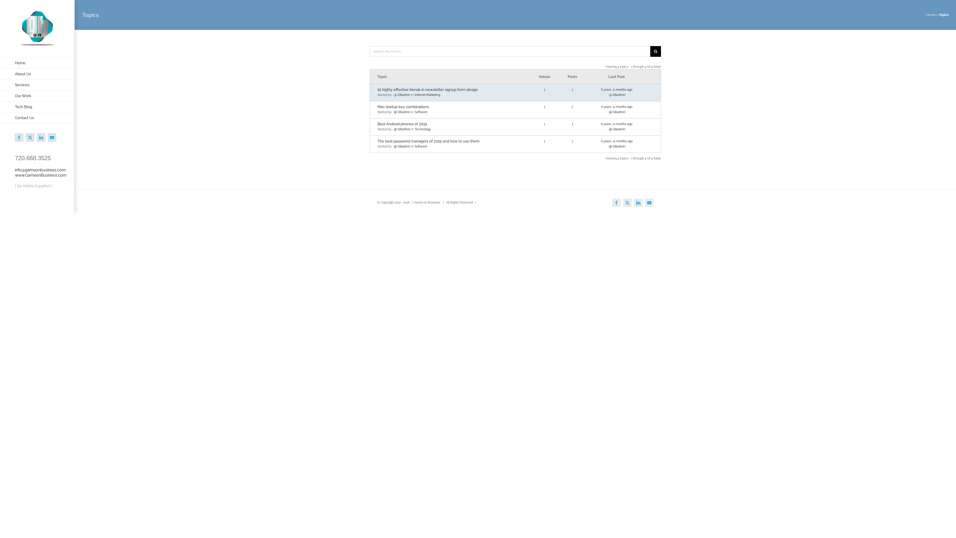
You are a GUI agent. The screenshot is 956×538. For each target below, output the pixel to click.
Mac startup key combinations (403, 107)
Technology (423, 129)
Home (931, 15)
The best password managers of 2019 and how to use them (428, 141)
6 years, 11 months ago (616, 89)
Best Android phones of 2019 (402, 124)
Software (421, 112)
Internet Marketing (427, 95)
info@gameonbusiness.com (40, 170)
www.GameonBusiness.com (40, 175)
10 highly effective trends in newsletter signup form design (427, 89)
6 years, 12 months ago (617, 141)
